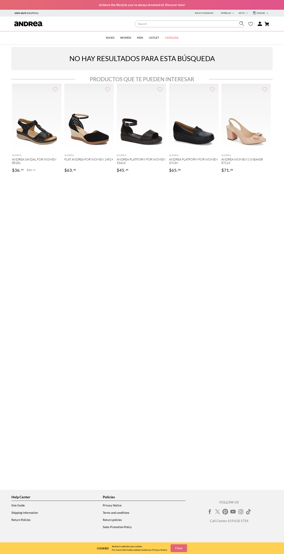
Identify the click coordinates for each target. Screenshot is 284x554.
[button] (36, 147)
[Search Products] (242, 23)
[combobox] (190, 23)
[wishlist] (250, 23)
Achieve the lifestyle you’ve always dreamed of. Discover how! (142, 5)
